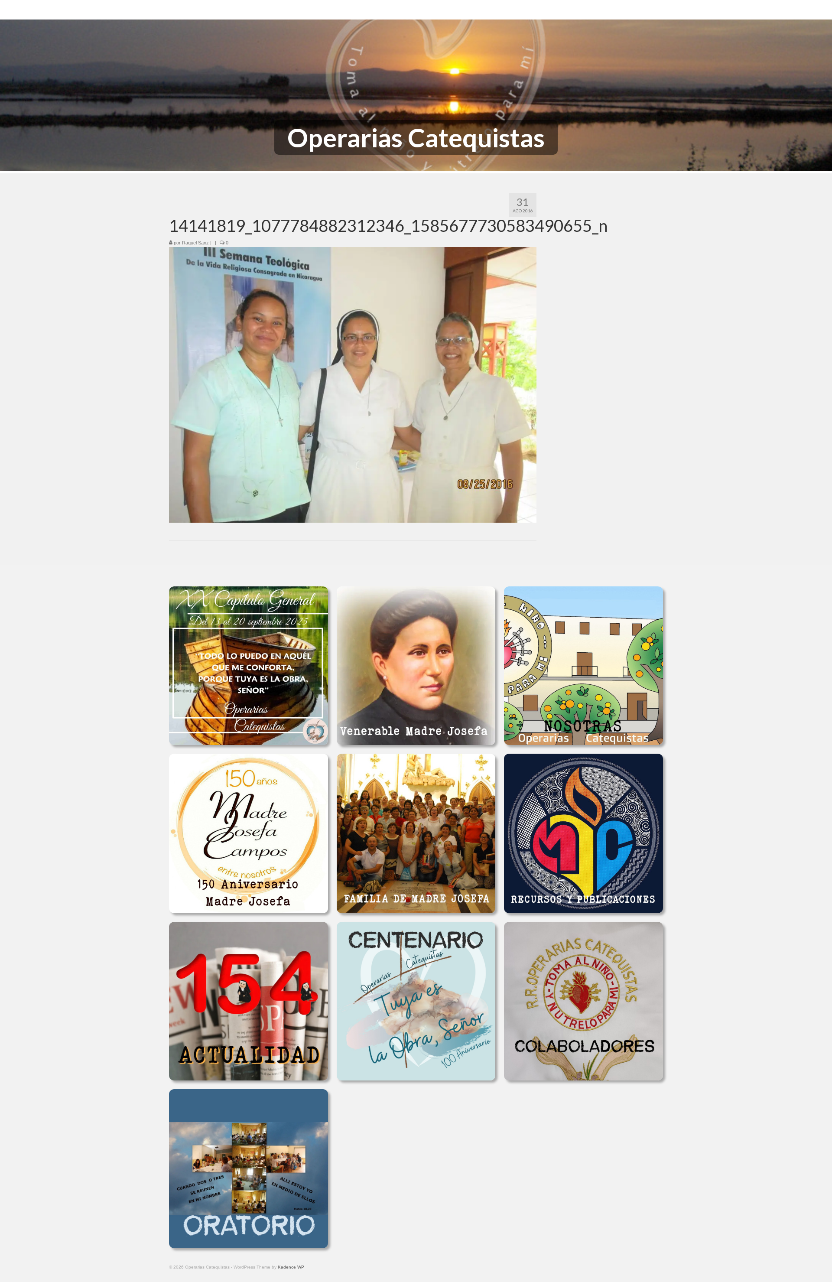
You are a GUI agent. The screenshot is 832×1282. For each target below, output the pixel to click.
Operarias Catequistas (416, 137)
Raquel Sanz (195, 242)
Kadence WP (291, 1267)
